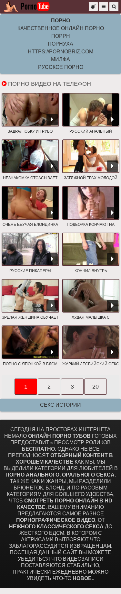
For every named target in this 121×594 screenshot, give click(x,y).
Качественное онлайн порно (60, 28)
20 (95, 386)
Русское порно (60, 67)
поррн (60, 36)
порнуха (60, 44)
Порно (60, 20)
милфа (60, 59)
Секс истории (60, 405)
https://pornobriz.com (60, 51)
